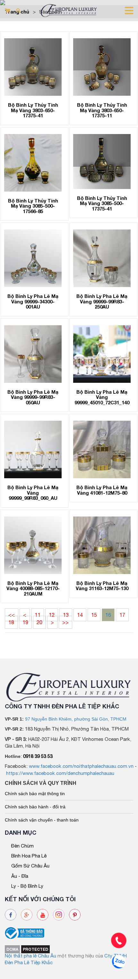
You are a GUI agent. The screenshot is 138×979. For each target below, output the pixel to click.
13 (66, 615)
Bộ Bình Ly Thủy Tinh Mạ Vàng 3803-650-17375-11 (102, 110)
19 (25, 622)
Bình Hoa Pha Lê (29, 855)
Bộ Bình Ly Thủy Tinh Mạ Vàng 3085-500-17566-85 (33, 206)
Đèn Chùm (22, 846)
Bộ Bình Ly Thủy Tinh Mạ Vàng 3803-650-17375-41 (33, 110)
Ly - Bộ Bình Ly (27, 886)
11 (37, 615)
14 (80, 615)
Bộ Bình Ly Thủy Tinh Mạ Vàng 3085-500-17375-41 (102, 203)
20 (39, 622)
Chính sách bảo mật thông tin (35, 793)
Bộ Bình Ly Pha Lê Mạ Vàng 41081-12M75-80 (101, 490)
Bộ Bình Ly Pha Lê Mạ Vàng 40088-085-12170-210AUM (33, 588)
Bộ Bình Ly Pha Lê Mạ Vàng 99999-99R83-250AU (101, 301)
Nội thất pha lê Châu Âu (30, 955)
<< (11, 615)
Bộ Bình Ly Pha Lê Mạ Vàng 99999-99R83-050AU (32, 397)
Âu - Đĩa (19, 876)
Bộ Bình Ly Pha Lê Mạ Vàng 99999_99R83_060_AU (32, 492)
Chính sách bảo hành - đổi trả (35, 806)
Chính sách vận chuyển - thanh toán (42, 819)
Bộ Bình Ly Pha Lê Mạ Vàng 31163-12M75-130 (102, 585)
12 (52, 615)
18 (11, 622)
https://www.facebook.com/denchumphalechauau (60, 773)
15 (94, 615)
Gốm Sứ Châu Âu (30, 865)
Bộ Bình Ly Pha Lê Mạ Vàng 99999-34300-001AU (32, 301)
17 (122, 615)
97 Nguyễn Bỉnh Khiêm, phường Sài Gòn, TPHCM (75, 719)
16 (108, 615)
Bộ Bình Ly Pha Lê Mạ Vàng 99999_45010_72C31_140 (101, 397)
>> (65, 622)
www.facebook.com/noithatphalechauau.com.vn (81, 766)
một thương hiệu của (80, 955)
